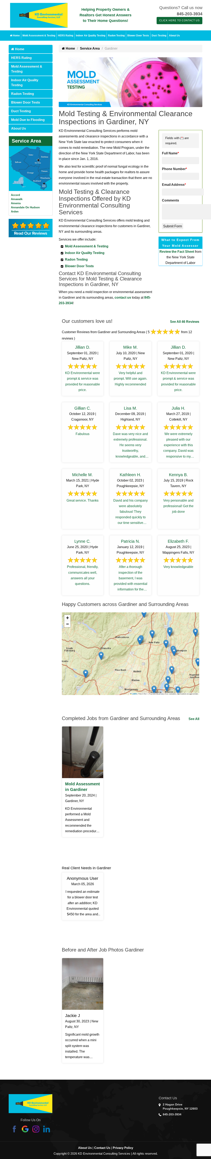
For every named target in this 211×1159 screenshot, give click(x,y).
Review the (168, 251)
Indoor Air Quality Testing (90, 35)
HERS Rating (65, 35)
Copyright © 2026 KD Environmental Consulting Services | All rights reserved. (106, 1153)
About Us (174, 35)
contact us (123, 297)
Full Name (170, 153)
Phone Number (174, 169)
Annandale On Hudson (25, 207)
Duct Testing (159, 35)
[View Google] (25, 1128)
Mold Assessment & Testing (38, 35)
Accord (15, 195)
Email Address (174, 184)
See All (194, 719)
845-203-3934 (189, 14)
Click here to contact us (179, 20)
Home (16, 35)
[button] (195, 632)
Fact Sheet (185, 251)
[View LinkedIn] (46, 1128)
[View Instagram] (36, 1128)
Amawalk (16, 199)
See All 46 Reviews (184, 321)
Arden (15, 211)
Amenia (16, 203)
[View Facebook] (14, 1128)
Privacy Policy (123, 1147)
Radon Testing (116, 35)
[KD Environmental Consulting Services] (39, 15)
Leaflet (134, 694)
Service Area (26, 141)
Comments (170, 200)
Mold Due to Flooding (28, 120)
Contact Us (102, 1147)
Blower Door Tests (138, 35)
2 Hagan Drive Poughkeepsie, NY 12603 (180, 1106)
